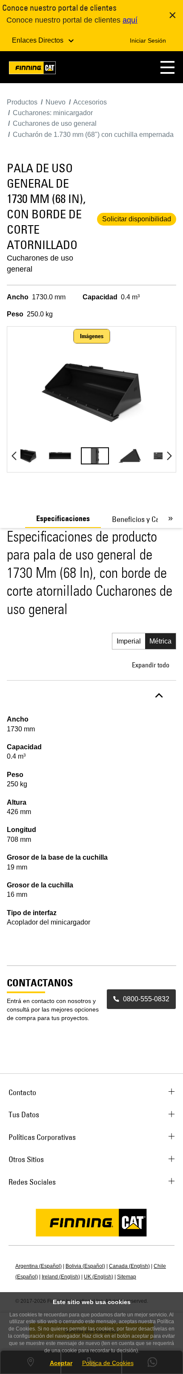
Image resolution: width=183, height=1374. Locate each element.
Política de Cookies (108, 1363)
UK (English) (98, 1277)
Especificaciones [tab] (63, 518)
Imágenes (91, 336)
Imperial (129, 641)
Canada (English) (129, 1266)
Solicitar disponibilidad (136, 219)
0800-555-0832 (146, 999)
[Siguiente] (169, 456)
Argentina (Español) (38, 1266)
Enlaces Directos (38, 40)
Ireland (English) (61, 1277)
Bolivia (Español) (85, 1266)
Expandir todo (150, 665)
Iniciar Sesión (148, 40)
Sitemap (126, 1277)
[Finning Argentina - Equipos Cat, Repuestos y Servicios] (32, 69)
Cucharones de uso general (40, 263)
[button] (167, 67)
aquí (130, 20)
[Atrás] (13, 456)
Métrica (160, 641)
